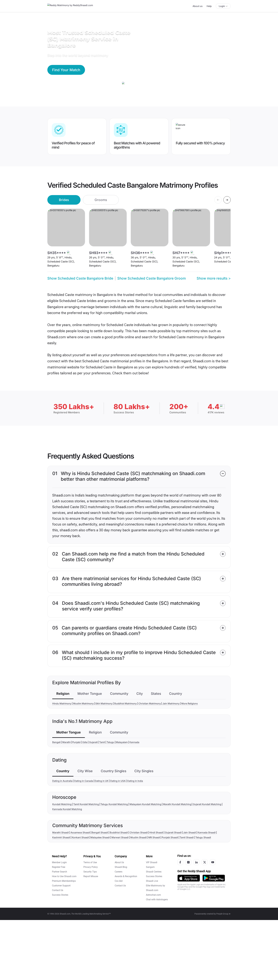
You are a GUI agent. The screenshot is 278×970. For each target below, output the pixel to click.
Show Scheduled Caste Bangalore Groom (151, 278)
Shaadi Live (152, 881)
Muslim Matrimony (83, 703)
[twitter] (204, 862)
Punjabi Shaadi (170, 837)
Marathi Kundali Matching (177, 804)
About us (198, 6)
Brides (64, 200)
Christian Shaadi (139, 832)
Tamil (102, 742)
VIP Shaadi (151, 862)
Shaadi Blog (121, 867)
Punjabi (76, 742)
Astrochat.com (153, 894)
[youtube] (213, 862)
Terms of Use (90, 862)
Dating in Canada (83, 780)
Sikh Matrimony (104, 703)
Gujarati (93, 742)
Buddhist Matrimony (125, 703)
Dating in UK (101, 780)
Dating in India (135, 780)
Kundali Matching (62, 804)
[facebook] (180, 862)
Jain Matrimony (171, 703)
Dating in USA (117, 780)
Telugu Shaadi (203, 837)
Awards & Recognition (126, 876)
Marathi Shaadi (60, 832)
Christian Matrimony (149, 703)
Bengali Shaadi (100, 832)
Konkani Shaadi (80, 837)
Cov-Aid (118, 881)
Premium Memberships (64, 881)
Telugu (110, 742)
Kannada (134, 742)
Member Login (59, 862)
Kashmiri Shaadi (61, 837)
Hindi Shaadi (156, 832)
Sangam (150, 867)
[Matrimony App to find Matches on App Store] (188, 878)
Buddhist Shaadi (119, 832)
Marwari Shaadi (120, 837)
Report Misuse (90, 876)
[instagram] (188, 862)
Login (222, 6)
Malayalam (122, 742)
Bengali (56, 742)
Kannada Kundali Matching (67, 809)
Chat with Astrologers (157, 899)
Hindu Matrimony (61, 703)
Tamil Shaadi (187, 837)
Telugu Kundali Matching (114, 804)
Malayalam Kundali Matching (145, 804)
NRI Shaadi (154, 837)
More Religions (189, 703)
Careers (118, 871)
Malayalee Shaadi (100, 837)
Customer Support (61, 885)
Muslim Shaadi (138, 837)
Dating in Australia (62, 780)
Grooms (101, 200)
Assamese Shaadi (80, 832)
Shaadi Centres (153, 871)
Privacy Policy (90, 867)
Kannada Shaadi (207, 832)
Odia (84, 742)
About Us (119, 862)
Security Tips (90, 871)
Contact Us (57, 890)
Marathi (66, 742)
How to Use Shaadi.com (64, 876)
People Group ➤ (223, 914)
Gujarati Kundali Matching (207, 804)
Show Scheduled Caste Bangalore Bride (80, 278)
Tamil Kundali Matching (86, 804)
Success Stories (60, 894)
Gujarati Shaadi (173, 832)
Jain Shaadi (189, 832)
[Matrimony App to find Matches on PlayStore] (213, 878)
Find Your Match (66, 70)
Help (209, 6)
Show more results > (214, 278)
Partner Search (59, 871)
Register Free (58, 867)
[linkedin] (196, 862)
